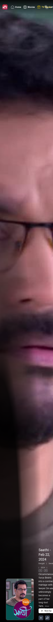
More (47, 606)
